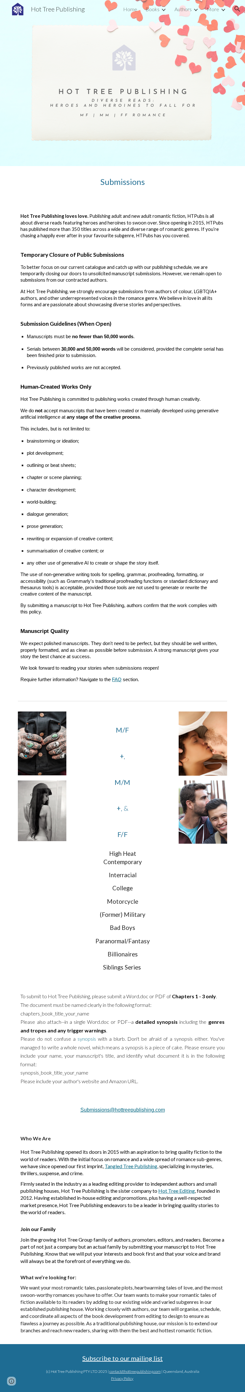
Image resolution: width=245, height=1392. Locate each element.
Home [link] (130, 9)
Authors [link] (183, 9)
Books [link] (152, 9)
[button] (237, 9)
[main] (122, 182)
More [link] (213, 9)
